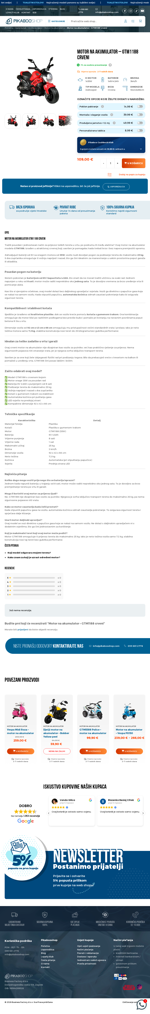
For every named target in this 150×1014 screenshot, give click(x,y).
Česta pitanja (23, 9)
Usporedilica (39, 9)
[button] (68, 120)
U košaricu (135, 163)
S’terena (53, 9)
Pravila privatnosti (86, 963)
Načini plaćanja (85, 949)
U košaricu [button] (22, 751)
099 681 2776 (135, 646)
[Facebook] (124, 11)
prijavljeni (23, 629)
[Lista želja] (133, 21)
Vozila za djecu (35, 28)
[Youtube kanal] (142, 11)
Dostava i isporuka (87, 956)
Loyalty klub (12, 12)
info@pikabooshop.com (107, 12)
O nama (9, 9)
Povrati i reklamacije (88, 953)
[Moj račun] (125, 21)
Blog (62, 9)
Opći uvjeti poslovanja (88, 946)
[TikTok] (136, 11)
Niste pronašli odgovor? (48, 646)
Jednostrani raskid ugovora (91, 960)
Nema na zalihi (57, 751)
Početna (9, 28)
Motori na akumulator (54, 28)
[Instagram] (130, 11)
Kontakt (26, 12)
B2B (34, 12)
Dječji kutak (20, 28)
